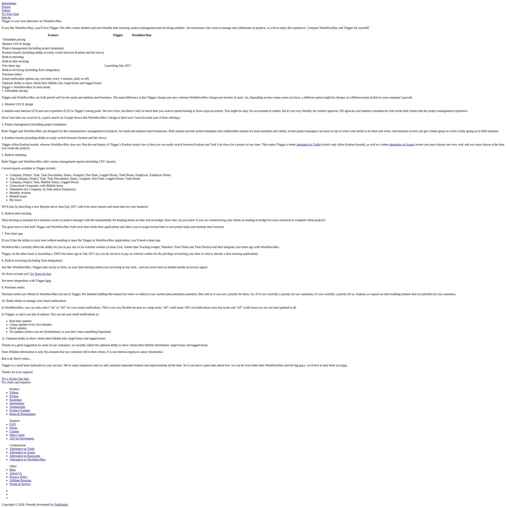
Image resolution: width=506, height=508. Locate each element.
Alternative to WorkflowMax (27, 459)
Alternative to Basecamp (24, 456)
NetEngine (61, 504)
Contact (14, 431)
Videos (6, 10)
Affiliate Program (20, 480)
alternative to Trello (308, 144)
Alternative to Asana (22, 452)
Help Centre (17, 435)
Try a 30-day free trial (15, 378)
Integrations (9, 3)
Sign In (6, 17)
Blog (12, 469)
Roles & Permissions (22, 414)
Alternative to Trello (22, 448)
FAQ (12, 424)
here (48, 280)
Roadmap (15, 399)
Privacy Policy (18, 477)
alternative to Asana (401, 144)
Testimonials (17, 406)
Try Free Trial (10, 14)
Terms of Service (20, 484)
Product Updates (19, 410)
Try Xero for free (40, 274)
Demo (13, 427)
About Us (15, 473)
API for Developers (21, 438)
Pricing (6, 7)
